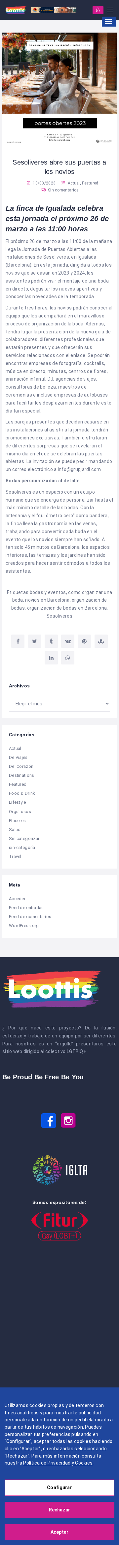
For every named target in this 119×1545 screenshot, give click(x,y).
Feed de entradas (26, 907)
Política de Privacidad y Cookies (58, 1463)
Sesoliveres (59, 616)
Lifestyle (17, 802)
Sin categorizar (24, 838)
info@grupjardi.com (79, 469)
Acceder (17, 898)
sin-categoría (22, 847)
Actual (74, 183)
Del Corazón (21, 766)
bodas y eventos (48, 592)
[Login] (98, 10)
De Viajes (18, 757)
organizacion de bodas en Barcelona (67, 608)
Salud (14, 829)
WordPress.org (24, 925)
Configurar (59, 1487)
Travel (15, 856)
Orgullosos (20, 811)
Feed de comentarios (30, 916)
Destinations (21, 775)
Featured (90, 183)
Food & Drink (22, 793)
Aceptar (59, 1532)
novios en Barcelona (47, 600)
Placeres (17, 820)
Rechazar (59, 1509)
